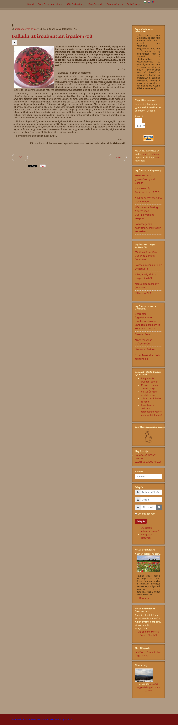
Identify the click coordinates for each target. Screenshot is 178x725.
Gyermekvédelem (115, 4)
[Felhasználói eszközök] (14, 42)
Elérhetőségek (133, 4)
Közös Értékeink (95, 4)
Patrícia (155, 154)
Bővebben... (145, 598)
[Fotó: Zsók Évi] (148, 675)
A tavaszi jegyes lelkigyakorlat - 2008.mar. (148, 687)
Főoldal (30, 4)
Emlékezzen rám (146, 513)
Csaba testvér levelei (26, 28)
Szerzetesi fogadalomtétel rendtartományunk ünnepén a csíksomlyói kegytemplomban (148, 321)
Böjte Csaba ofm (74, 4)
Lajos (144, 154)
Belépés (141, 521)
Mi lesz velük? (143, 293)
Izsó (156, 157)
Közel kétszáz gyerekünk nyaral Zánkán (145, 179)
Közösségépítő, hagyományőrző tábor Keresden (148, 228)
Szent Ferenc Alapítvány (49, 4)
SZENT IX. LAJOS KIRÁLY (148, 461)
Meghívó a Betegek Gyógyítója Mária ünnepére (146, 255)
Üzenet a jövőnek (145, 349)
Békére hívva (142, 334)
